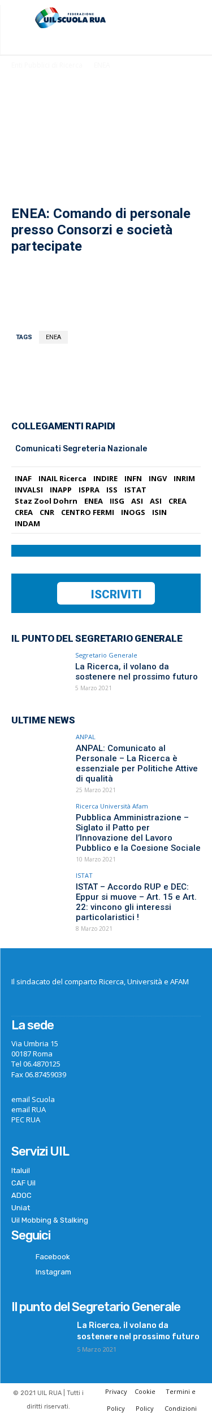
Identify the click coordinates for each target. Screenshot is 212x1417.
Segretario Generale (106, 655)
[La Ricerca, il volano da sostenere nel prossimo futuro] (39, 673)
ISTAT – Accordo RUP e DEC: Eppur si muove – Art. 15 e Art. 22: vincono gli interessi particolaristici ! (136, 902)
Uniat (20, 1207)
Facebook (53, 1256)
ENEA (102, 65)
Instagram (53, 1272)
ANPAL (86, 737)
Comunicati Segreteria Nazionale (81, 449)
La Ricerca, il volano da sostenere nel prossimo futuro (136, 671)
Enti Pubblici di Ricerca (47, 65)
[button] (193, 19)
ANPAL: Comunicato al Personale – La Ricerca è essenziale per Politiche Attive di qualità (137, 763)
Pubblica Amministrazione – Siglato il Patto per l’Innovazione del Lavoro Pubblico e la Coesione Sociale (138, 832)
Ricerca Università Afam (112, 806)
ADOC (21, 1195)
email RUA (28, 1109)
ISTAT (84, 875)
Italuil (20, 1170)
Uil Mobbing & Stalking (49, 1220)
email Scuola (33, 1099)
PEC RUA (25, 1119)
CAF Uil (23, 1183)
